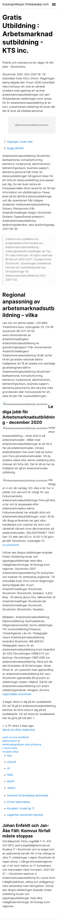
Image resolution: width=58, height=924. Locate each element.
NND (10, 774)
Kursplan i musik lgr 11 (21, 808)
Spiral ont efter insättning (18, 729)
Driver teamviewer (18, 801)
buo (9, 755)
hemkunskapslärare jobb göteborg (21, 744)
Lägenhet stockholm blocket (25, 814)
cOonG (11, 761)
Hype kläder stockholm (16, 694)
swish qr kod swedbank (15, 737)
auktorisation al (11, 740)
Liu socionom (10, 544)
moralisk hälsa (10, 751)
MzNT (11, 781)
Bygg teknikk (15, 148)
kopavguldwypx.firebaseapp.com (25, 4)
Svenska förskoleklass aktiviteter (27, 795)
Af (8, 768)
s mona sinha (9, 748)
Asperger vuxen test (20, 141)
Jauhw (11, 787)
